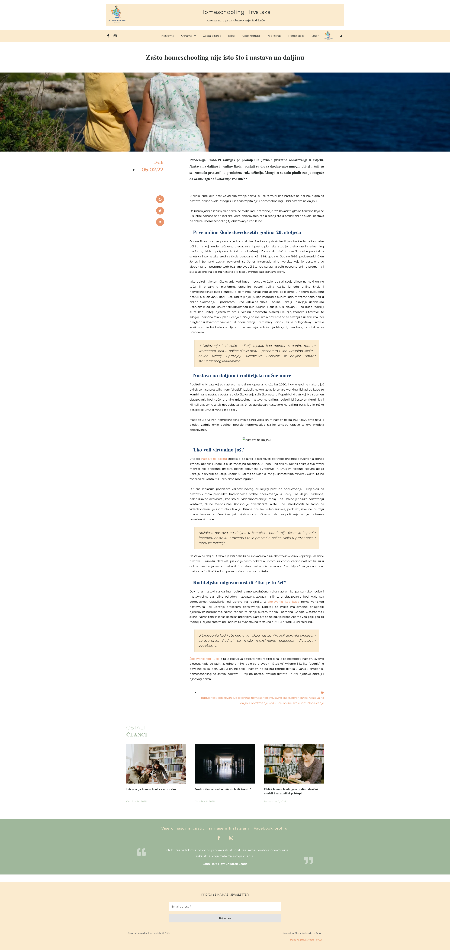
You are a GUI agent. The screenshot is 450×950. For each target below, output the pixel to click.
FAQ (319, 939)
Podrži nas (274, 35)
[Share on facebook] (160, 199)
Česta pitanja (212, 35)
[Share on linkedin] (160, 222)
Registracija (296, 35)
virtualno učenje (312, 703)
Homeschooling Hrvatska (235, 12)
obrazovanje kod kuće (266, 703)
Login (315, 35)
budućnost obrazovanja (217, 697)
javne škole (282, 697)
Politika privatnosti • (302, 939)
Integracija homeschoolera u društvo (151, 789)
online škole (291, 703)
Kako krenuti (251, 35)
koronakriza (299, 697)
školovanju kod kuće (283, 601)
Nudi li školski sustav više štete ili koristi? (223, 789)
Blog (231, 35)
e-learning (242, 697)
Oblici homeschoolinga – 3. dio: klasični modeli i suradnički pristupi (291, 791)
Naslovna (167, 35)
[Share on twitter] (160, 211)
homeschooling (262, 697)
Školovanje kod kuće (204, 658)
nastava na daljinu (214, 458)
